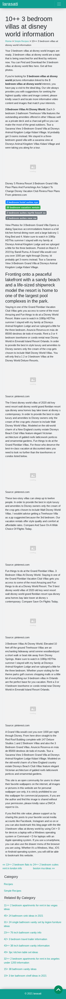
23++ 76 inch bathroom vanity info (22, 932)
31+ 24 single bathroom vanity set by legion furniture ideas (32, 924)
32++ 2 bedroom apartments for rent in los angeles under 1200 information (32, 960)
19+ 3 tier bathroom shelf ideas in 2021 (25, 975)
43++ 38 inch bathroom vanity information (27, 945)
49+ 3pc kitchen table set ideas (21, 952)
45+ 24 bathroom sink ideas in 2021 (23, 915)
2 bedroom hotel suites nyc (22, 202)
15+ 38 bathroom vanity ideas (20, 969)
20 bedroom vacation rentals (23, 207)
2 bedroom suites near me (22, 218)
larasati (10, 4)
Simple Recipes (12, 890)
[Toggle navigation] (58, 4)
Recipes (8, 884)
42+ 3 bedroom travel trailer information (25, 939)
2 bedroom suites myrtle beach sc (26, 212)
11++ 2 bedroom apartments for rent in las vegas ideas (31, 907)
